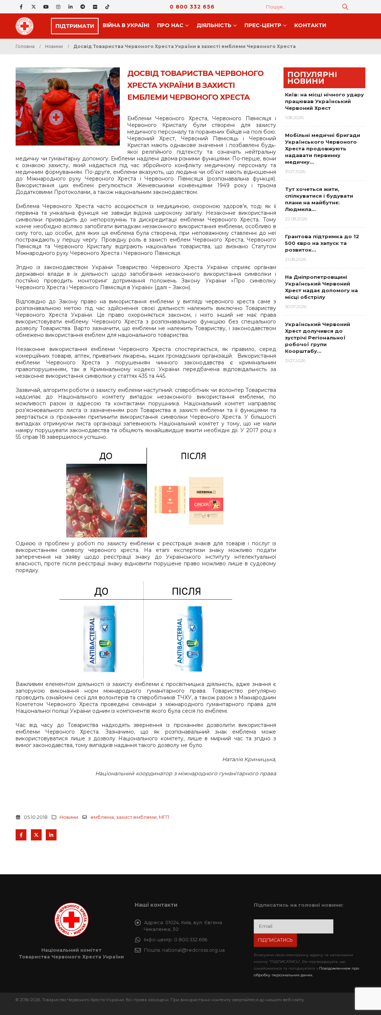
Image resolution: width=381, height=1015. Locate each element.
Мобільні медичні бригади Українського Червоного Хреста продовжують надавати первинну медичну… (322, 148)
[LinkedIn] (70, 6)
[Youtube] (46, 6)
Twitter (36, 834)
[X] (33, 6)
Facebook (21, 834)
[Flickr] (95, 6)
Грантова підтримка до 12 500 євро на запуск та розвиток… (322, 243)
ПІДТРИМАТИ (74, 26)
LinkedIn (51, 834)
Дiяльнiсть (213, 25)
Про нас (170, 25)
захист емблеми (136, 817)
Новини (69, 817)
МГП (164, 817)
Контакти (310, 25)
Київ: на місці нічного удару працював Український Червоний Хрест (324, 101)
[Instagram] (58, 6)
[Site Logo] (27, 26)
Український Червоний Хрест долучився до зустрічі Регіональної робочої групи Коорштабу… (317, 337)
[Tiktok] (107, 6)
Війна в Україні (126, 25)
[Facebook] (21, 6)
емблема (102, 817)
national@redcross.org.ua (193, 950)
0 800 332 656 (192, 6)
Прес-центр (262, 25)
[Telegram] (82, 6)
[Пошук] (345, 6)
